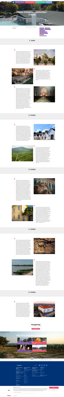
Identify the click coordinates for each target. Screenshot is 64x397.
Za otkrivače (41, 370)
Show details (14, 395)
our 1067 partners (17, 388)
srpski (48, 0)
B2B (22, 0)
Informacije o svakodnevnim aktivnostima (35, 372)
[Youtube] (40, 365)
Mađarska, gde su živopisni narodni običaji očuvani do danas (19, 376)
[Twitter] (44, 365)
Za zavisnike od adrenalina (42, 373)
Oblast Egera (25, 381)
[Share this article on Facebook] (47, 359)
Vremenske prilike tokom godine (35, 373)
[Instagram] (47, 365)
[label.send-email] (50, 359)
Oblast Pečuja (25, 379)
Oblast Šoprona (25, 380)
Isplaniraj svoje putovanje (40, 2)
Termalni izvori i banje (18, 370)
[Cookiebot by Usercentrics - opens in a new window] (9, 395)
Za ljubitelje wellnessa (42, 372)
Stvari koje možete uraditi (19, 2)
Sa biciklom (17, 382)
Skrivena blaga (25, 373)
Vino (16, 379)
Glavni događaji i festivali (18, 377)
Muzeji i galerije (17, 374)
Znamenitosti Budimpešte (26, 370)
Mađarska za (48, 2)
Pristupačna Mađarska (34, 375)
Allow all (54, 387)
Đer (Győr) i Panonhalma (26, 382)
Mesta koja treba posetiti (30, 2)
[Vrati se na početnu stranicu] (13, 2)
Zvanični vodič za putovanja (17, 0)
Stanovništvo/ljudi (33, 374)
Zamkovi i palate (17, 373)
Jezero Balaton (25, 377)
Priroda (24, 372)
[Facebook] (42, 365)
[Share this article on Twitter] (49, 359)
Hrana (24, 374)
